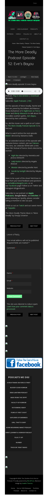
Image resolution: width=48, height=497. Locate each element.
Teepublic (11, 208)
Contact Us (24, 39)
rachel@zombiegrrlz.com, (18, 183)
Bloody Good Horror (18, 387)
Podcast (27, 43)
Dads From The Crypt (18, 397)
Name (10, 273)
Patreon (10, 34)
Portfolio (36, 488)
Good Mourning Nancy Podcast (18, 427)
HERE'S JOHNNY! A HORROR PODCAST (19, 432)
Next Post (34, 226)
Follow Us (27, 34)
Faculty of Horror (18, 402)
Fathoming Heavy (19, 407)
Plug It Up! (19, 437)
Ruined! (19, 442)
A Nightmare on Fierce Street (18, 383)
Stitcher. (35, 195)
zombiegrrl (23, 77)
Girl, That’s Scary (19, 422)
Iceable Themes (27, 483)
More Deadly (20, 43)
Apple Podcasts (20, 101)
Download (35, 96)
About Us (37, 34)
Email (9, 280)
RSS (29, 101)
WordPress (30, 481)
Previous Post (15, 226)
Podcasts (34, 29)
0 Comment (17, 80)
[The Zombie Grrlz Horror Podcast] (24, 12)
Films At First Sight (19, 412)
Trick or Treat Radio (18, 447)
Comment (11, 248)
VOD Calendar (22, 29)
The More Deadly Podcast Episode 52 (23, 126)
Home (12, 29)
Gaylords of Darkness (19, 417)
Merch (18, 34)
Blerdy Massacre (21, 113)
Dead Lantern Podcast (19, 392)
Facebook (13, 185)
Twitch (21, 205)
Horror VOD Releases (24, 488)
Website (10, 288)
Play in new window (21, 96)
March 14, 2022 (12, 77)
